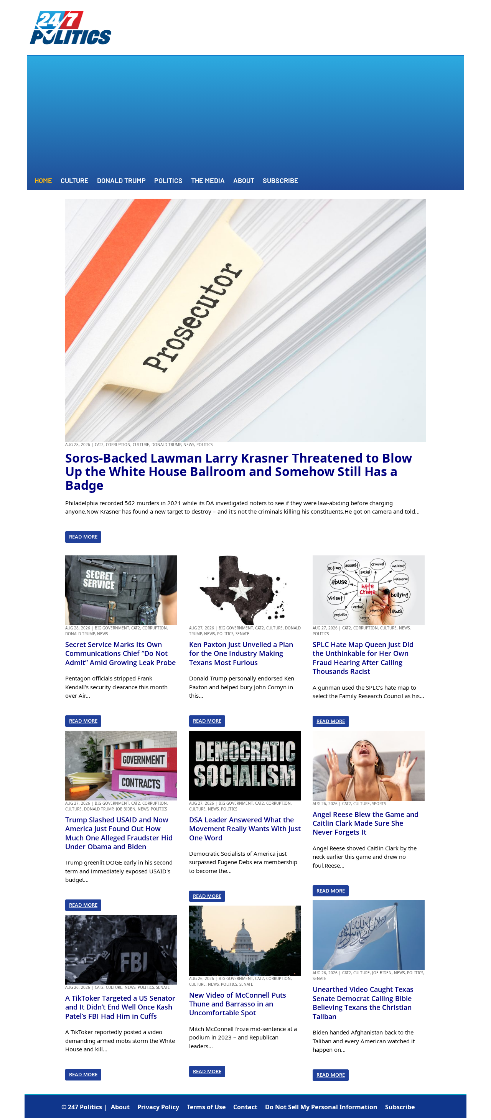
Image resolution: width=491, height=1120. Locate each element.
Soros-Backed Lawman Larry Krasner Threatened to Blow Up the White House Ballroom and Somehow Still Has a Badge (238, 471)
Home (43, 181)
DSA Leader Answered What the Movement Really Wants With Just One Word (245, 828)
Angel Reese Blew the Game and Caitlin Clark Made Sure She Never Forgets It (366, 823)
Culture (75, 181)
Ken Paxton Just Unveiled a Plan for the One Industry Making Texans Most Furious (241, 653)
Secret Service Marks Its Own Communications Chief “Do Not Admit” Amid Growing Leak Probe (120, 653)
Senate (163, 987)
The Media (208, 181)
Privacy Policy (158, 1107)
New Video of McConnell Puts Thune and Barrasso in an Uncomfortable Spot (237, 1004)
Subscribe (280, 181)
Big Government (112, 628)
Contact (245, 1107)
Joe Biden (125, 809)
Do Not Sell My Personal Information (321, 1107)
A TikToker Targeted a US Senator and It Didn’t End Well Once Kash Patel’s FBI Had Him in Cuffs (120, 1007)
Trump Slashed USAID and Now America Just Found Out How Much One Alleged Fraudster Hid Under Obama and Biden (119, 833)
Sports (379, 803)
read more (83, 536)
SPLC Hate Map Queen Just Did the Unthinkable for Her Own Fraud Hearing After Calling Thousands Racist (363, 658)
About (243, 181)
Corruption (118, 444)
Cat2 (99, 444)
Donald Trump (121, 181)
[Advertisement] (245, 117)
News (188, 444)
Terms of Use (206, 1107)
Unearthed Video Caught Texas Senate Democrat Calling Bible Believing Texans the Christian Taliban (363, 1003)
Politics (168, 181)
